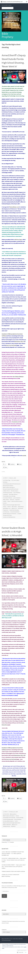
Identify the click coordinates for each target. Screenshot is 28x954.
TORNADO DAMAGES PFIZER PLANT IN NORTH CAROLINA (13, 871)
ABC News (5, 482)
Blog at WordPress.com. (7, 938)
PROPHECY (13, 826)
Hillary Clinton (6, 499)
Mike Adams (14, 506)
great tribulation (16, 497)
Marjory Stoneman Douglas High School (11, 504)
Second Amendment (14, 511)
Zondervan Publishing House (9, 517)
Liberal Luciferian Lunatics (16, 501)
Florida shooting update (8, 819)
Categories (4, 929)
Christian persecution (7, 492)
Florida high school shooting (9, 496)
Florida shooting (19, 817)
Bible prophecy (13, 814)
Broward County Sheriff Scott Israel (10, 489)
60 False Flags (18, 239)
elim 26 (5, 478)
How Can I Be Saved (11, 345)
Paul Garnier (20, 508)
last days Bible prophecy (8, 821)
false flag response (13, 494)
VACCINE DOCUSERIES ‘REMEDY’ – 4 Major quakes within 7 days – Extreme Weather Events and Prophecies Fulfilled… (14, 866)
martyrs (4, 506)
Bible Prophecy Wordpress (9, 487)
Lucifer (16, 821)
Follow (4, 896)
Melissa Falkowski (7, 824)
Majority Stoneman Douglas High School (11, 822)
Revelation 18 (15, 422)
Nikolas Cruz (14, 508)
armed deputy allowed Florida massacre (11, 484)
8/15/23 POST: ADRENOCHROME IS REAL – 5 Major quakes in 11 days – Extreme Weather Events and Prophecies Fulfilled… (14, 860)
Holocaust (12, 499)
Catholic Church (6, 490)
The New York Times (7, 515)
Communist (5, 494)
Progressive (5, 510)
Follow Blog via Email (7, 882)
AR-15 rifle (6, 814)
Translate (12, 842)
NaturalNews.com (14, 207)
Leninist (4, 501)
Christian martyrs (14, 490)
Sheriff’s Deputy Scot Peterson (9, 513)
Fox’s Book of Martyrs (18, 376)
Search (12, 8)
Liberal (8, 501)
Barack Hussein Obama (8, 485)
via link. (24, 455)
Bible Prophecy (7, 35)
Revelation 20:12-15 (20, 341)
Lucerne (5, 503)
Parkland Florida (6, 826)
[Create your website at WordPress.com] (14, 1)
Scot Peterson (6, 511)
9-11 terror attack (15, 480)
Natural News (21, 506)
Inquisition (17, 499)
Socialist (19, 513)
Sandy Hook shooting (14, 510)
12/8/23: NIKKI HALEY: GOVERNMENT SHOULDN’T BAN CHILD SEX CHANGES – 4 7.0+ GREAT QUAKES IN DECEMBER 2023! (13, 853)
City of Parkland (16, 492)
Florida (17, 815)
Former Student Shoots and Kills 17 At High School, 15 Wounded (13, 532)
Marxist (9, 506)
